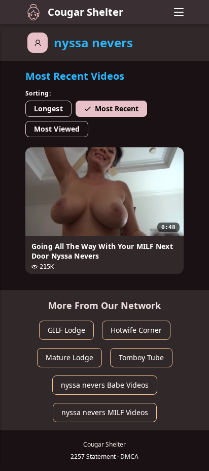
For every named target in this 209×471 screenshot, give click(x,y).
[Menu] (178, 12)
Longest (48, 108)
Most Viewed (57, 129)
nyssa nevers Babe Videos (105, 385)
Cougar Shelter (85, 12)
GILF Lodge (66, 330)
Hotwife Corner (136, 330)
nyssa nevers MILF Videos (104, 412)
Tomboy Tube (141, 357)
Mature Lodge (69, 357)
